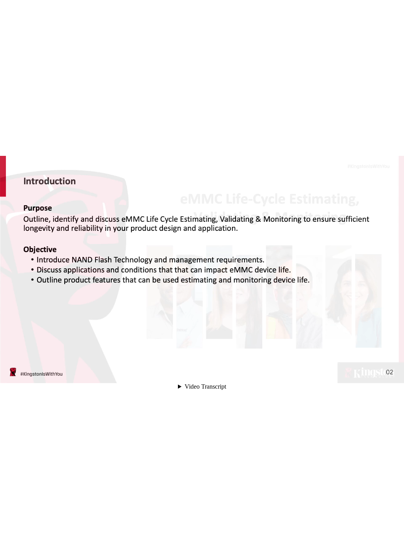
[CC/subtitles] (349, 373)
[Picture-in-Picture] (382, 373)
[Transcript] (371, 373)
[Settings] (360, 373)
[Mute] (337, 373)
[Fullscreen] (393, 373)
